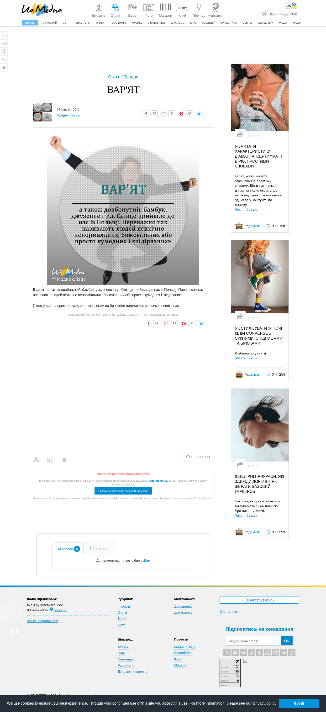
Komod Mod (183, 652)
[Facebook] (227, 652)
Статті (114, 76)
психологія (82, 22)
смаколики (228, 22)
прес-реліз (118, 22)
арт (65, 22)
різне (100, 22)
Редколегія (126, 665)
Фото (122, 624)
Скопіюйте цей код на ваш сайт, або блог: (123, 491)
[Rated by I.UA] (253, 664)
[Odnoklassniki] (259, 652)
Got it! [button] (299, 703)
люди (297, 22)
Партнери (125, 658)
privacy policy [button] (264, 703)
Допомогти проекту (132, 671)
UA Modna (67, 548)
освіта (247, 22)
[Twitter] (235, 652)
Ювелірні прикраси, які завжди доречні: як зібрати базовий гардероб (259, 484)
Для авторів (183, 606)
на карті (60, 609)
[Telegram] (283, 652)
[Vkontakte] (243, 652)
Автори (123, 646)
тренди (30, 22)
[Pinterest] (251, 652)
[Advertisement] (163, 50)
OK (286, 640)
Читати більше (246, 209)
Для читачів (183, 612)
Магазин (180, 665)
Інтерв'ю (124, 606)
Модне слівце (184, 646)
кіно (193, 22)
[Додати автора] (38, 456)
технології (49, 22)
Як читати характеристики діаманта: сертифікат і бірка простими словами (258, 156)
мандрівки (265, 22)
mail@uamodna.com (42, 620)
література (156, 22)
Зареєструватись (259, 600)
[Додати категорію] (52, 456)
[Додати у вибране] (66, 456)
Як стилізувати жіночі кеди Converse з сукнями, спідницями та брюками (258, 336)
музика (137, 22)
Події (122, 652)
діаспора (177, 22)
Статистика (228, 611)
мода (283, 22)
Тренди (131, 76)
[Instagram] (275, 652)
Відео (122, 618)
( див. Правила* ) (159, 480)
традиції (208, 22)
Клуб (178, 658)
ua (289, 6)
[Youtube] (267, 652)
